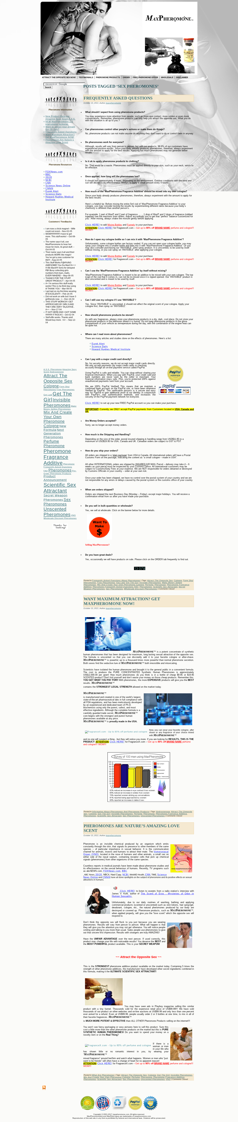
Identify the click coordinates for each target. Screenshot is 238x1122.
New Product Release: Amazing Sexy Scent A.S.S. (60, 117)
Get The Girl (132, 583)
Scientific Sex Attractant (60, 488)
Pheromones (60, 470)
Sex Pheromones (57, 501)
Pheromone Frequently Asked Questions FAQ (59, 467)
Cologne (51, 386)
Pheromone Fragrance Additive (57, 457)
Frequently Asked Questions (60, 132)
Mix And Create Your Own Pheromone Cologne (58, 419)
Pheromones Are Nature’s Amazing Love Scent (59, 141)
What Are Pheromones (103, 1075)
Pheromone (54, 446)
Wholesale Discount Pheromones (60, 518)
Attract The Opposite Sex (58, 378)
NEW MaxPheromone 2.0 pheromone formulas (59, 122)
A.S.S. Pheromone (53, 369)
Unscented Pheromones (57, 511)
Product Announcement (55, 478)
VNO (73, 515)
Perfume (51, 441)
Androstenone (57, 372)
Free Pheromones (66, 389)
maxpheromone (113, 103)
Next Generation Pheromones (54, 433)
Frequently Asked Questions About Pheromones (116, 580)
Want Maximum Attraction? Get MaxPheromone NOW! (60, 135)
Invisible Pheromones (57, 402)
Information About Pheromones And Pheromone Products (120, 812)
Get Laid (48, 395)
